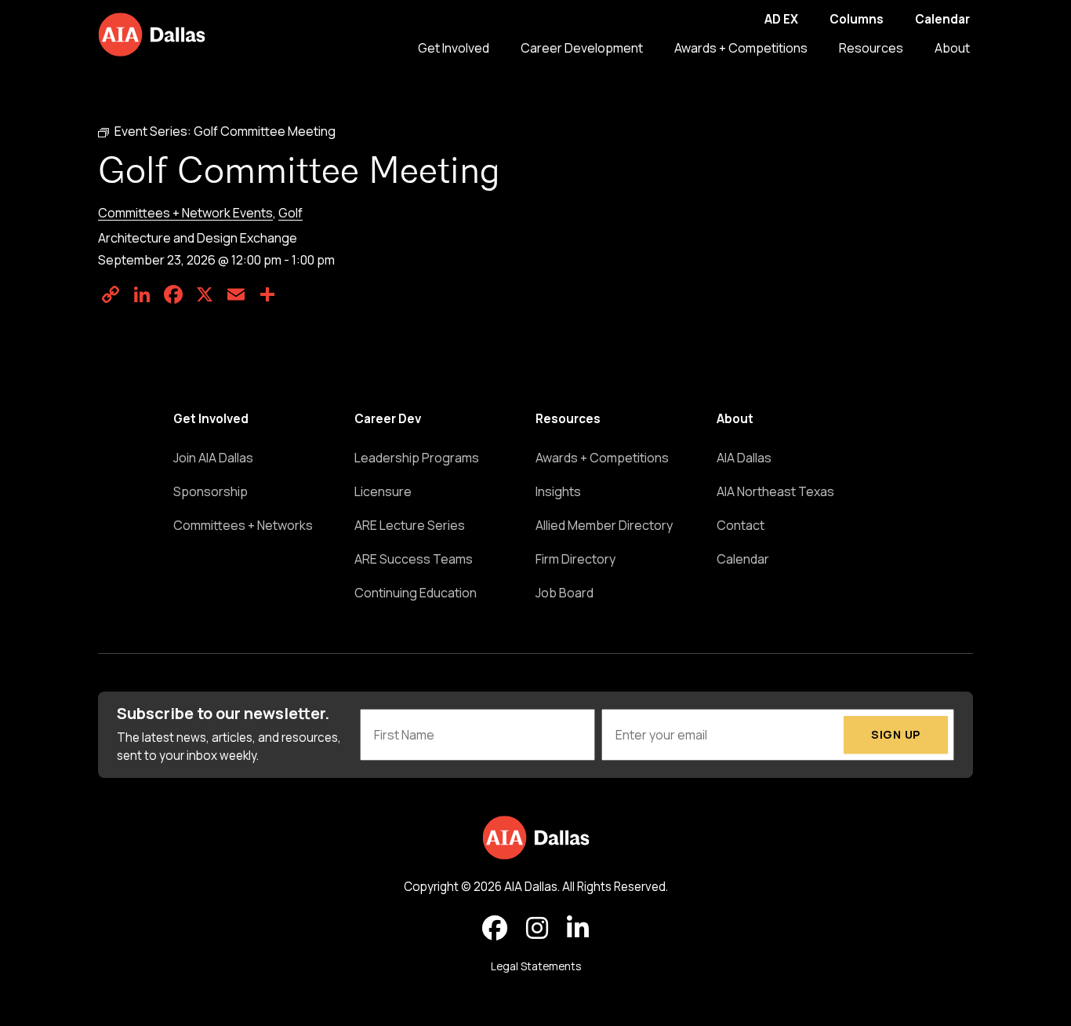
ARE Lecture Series (409, 525)
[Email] (236, 294)
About (952, 48)
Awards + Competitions (741, 48)
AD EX (781, 19)
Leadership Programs (416, 457)
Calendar (942, 19)
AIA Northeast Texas (775, 491)
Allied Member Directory (604, 525)
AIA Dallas (744, 457)
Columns (857, 19)
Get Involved (453, 48)
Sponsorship (210, 491)
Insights (558, 491)
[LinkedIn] (141, 294)
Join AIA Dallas (213, 457)
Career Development (582, 48)
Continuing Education (415, 592)
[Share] (267, 294)
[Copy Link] (110, 294)
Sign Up (895, 734)
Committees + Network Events (185, 212)
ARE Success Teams (413, 559)
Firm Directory (575, 559)
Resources (871, 48)
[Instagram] (537, 928)
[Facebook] (173, 294)
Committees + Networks (243, 525)
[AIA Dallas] (151, 35)
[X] (204, 294)
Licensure (383, 491)
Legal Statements (536, 966)
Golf (290, 212)
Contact (740, 525)
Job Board (565, 592)
